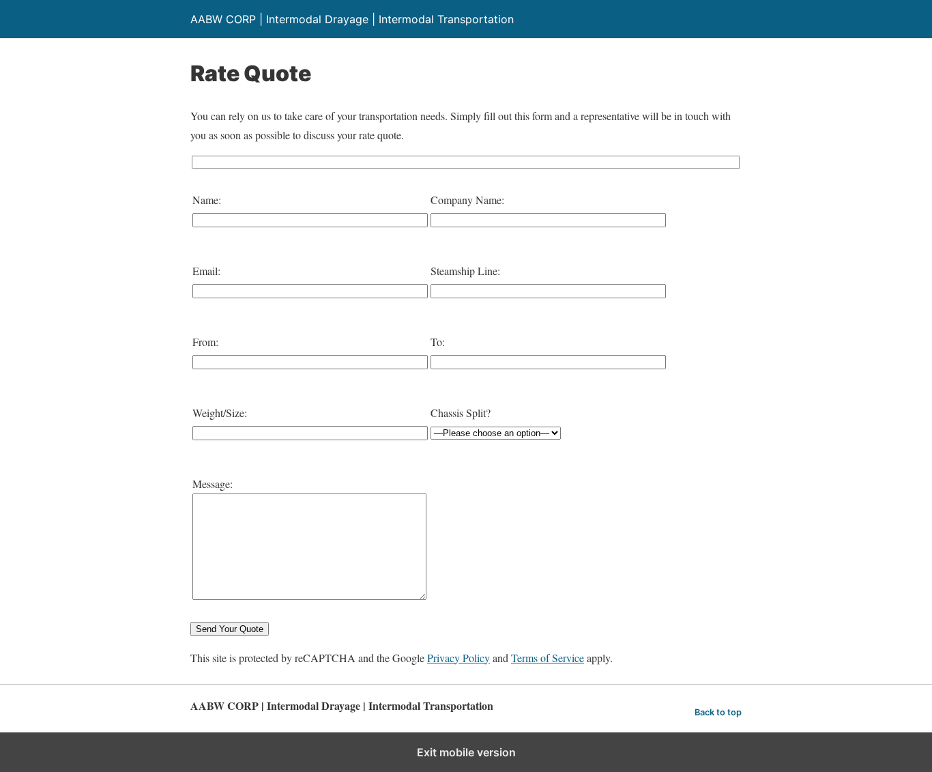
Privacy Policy (458, 658)
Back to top (718, 712)
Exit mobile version (466, 752)
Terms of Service (547, 658)
